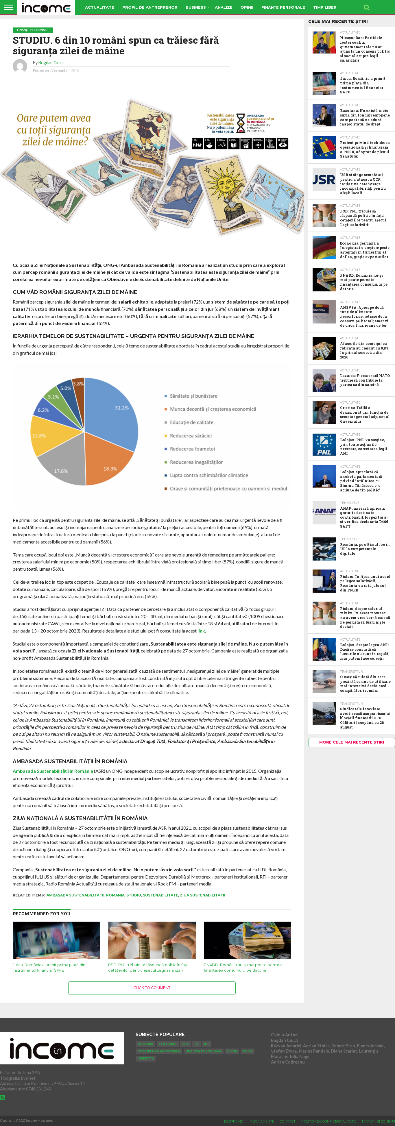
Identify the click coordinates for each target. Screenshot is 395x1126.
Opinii (247, 7)
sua (185, 1044)
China (232, 1051)
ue (196, 1044)
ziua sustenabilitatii (202, 895)
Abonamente (262, 1121)
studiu (133, 895)
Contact (288, 1121)
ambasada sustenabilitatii (75, 895)
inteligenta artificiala (159, 1051)
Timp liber (325, 7)
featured (168, 1044)
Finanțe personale (283, 7)
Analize (223, 7)
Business (196, 7)
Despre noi (234, 1121)
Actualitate (99, 7)
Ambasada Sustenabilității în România (53, 771)
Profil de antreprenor (150, 7)
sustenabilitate (160, 895)
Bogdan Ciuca (51, 62)
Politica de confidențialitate (328, 1121)
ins (206, 1044)
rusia (247, 1051)
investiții (146, 1058)
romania (115, 895)
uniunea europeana (204, 1051)
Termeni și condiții (378, 1121)
